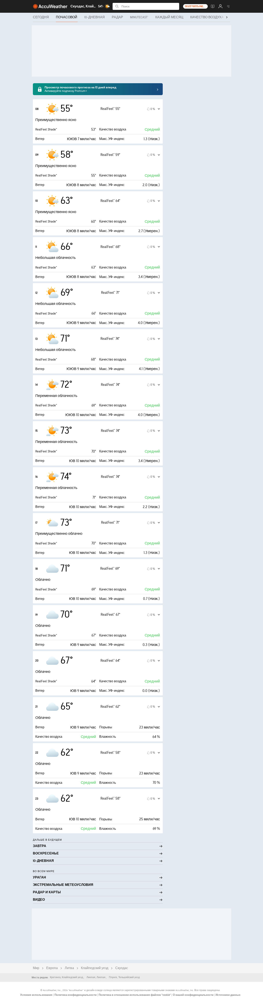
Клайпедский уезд (94, 968)
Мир (36, 968)
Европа (52, 968)
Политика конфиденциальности (75, 995)
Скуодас (121, 968)
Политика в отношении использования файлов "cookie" (135, 995)
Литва (69, 968)
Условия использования (36, 995)
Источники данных (228, 995)
